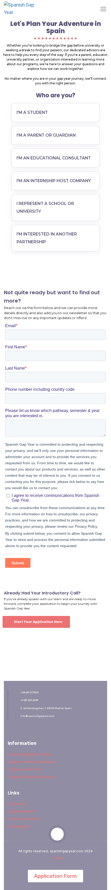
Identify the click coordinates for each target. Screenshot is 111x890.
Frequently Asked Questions (31, 777)
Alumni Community (24, 819)
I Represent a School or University (45, 207)
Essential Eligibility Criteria (30, 754)
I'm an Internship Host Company (54, 180)
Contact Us (17, 804)
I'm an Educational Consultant (54, 158)
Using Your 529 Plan (24, 769)
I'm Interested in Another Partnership (47, 238)
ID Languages (19, 826)
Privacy (58, 858)
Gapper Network (21, 811)
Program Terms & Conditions (32, 762)
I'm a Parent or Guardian (46, 135)
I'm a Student (32, 112)
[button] (36, 622)
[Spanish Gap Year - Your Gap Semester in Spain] (20, 8)
